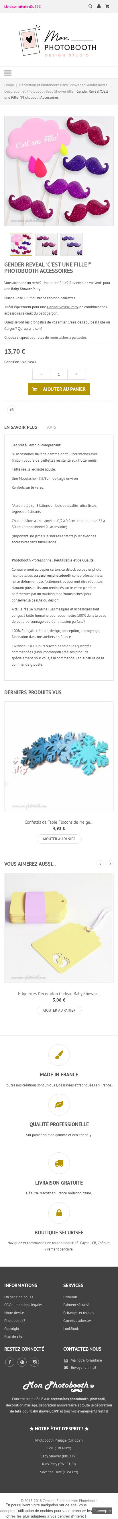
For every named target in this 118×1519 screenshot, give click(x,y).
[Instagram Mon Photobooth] (34, 1362)
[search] (86, 6)
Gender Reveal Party (62, 306)
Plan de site (13, 1336)
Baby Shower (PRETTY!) (59, 1456)
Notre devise (14, 1312)
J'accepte (102, 1510)
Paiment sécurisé (76, 1304)
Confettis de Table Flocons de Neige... (59, 822)
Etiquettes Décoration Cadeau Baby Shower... (59, 993)
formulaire (94, 1360)
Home (9, 85)
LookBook (71, 1328)
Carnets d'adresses (77, 1320)
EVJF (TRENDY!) (59, 1448)
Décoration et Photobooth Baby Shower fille (38, 91)
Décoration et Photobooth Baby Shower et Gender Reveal (64, 85)
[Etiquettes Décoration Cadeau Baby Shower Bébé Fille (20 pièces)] (59, 928)
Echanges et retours (78, 1312)
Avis (51, 427)
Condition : (12, 361)
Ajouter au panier (59, 838)
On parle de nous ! (18, 1297)
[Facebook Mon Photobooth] (9, 1362)
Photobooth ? (14, 1320)
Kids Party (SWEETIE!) (59, 1463)
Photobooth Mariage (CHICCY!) (59, 1440)
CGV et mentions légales (23, 1304)
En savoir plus (20, 427)
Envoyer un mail (83, 1367)
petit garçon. (48, 313)
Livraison (70, 1297)
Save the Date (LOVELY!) (59, 1471)
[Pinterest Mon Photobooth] (22, 1362)
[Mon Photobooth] (59, 41)
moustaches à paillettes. (68, 337)
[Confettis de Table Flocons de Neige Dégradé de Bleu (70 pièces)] (59, 756)
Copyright (11, 1328)
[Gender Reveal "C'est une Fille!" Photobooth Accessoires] (21, 244)
